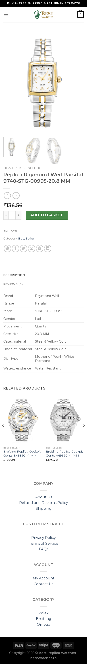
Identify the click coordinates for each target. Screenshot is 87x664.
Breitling (43, 619)
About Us (43, 497)
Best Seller (29, 168)
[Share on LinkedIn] (47, 248)
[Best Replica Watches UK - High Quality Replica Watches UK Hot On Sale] (43, 14)
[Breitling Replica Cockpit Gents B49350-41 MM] (22, 420)
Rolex (43, 613)
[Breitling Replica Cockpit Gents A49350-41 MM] (65, 420)
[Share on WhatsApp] (7, 248)
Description (14, 275)
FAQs (43, 549)
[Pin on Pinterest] (39, 248)
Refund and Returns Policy (43, 503)
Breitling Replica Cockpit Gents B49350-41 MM (22, 453)
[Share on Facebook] (15, 248)
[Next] (76, 82)
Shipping (44, 508)
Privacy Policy (43, 538)
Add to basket (46, 215)
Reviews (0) (13, 284)
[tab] (43, 275)
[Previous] (10, 82)
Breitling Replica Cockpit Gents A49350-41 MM (64, 453)
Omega (43, 624)
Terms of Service (43, 543)
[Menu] (6, 14)
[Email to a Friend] (31, 248)
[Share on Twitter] (23, 248)
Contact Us (43, 584)
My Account (43, 578)
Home (8, 168)
